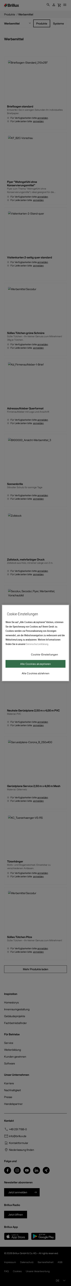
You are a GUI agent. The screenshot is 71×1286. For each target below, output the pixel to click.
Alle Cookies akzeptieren (35, 664)
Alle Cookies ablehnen (35, 673)
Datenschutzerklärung (37, 643)
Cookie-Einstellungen (44, 654)
